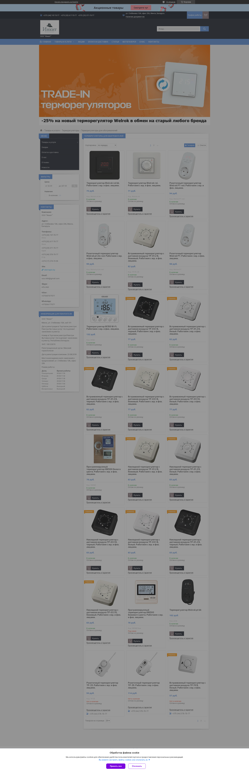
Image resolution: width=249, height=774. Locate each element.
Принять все (116, 766)
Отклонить (137, 766)
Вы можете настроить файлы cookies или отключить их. (123, 760)
